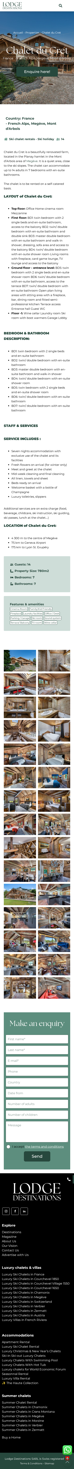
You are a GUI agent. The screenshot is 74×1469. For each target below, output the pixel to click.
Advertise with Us (15, 1255)
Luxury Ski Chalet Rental (20, 1346)
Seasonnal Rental (15, 1374)
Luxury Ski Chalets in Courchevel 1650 (30, 1288)
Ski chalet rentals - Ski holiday (31, 139)
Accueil (18, 32)
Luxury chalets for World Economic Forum (34, 1369)
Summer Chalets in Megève (23, 1416)
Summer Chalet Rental (19, 1402)
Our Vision (9, 1246)
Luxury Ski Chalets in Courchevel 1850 (30, 1279)
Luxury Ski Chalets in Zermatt (24, 1311)
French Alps (18, 124)
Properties (32, 32)
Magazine (9, 1236)
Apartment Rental (16, 1342)
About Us (9, 1241)
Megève (38, 124)
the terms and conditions (44, 1146)
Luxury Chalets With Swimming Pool (30, 1360)
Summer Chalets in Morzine (23, 1421)
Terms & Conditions (31, 1463)
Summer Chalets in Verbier (22, 1425)
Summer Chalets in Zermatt (23, 1430)
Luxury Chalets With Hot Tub (24, 1365)
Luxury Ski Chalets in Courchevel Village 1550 (36, 1283)
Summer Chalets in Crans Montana (28, 1411)
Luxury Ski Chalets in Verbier (23, 1306)
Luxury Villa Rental (16, 1378)
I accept (38, 1146)
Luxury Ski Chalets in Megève (24, 1297)
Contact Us (10, 1250)
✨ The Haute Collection (20, 1383)
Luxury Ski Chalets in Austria (23, 1315)
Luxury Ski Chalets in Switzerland (27, 1302)
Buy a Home (11, 1437)
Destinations (11, 1232)
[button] (60, 6)
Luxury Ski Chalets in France (23, 1274)
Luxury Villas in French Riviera (24, 1320)
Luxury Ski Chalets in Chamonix (26, 1292)
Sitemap (49, 1463)
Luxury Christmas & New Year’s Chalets (31, 1351)
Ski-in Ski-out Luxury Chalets (24, 1356)
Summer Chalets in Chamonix (24, 1407)
